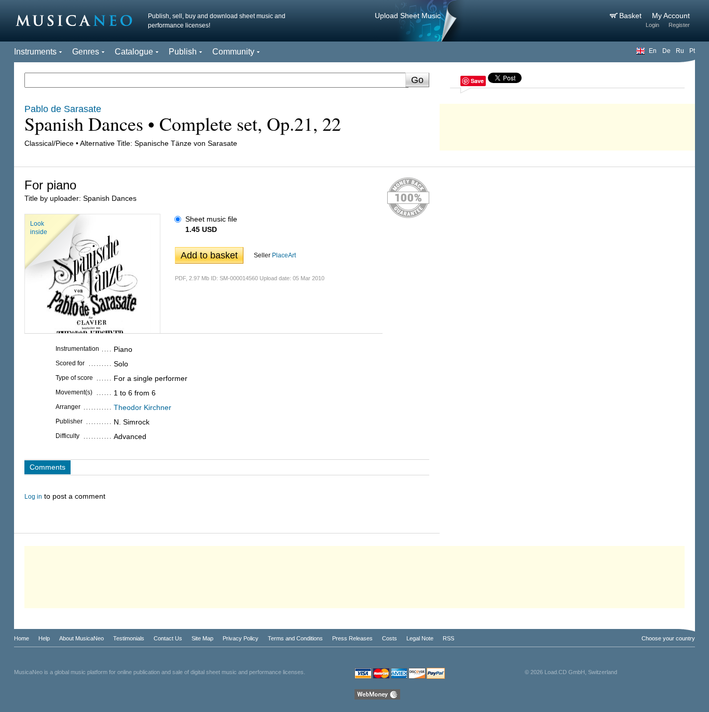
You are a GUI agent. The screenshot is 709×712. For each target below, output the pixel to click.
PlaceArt (284, 255)
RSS (448, 638)
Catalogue (134, 51)
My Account (671, 15)
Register (679, 25)
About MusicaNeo (81, 638)
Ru (680, 50)
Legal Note (419, 638)
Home (21, 638)
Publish (183, 51)
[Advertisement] (567, 124)
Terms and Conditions (295, 638)
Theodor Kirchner (142, 407)
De (666, 50)
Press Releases (352, 638)
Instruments (35, 51)
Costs (389, 638)
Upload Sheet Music (408, 15)
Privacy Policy (240, 638)
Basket (631, 15)
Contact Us (168, 638)
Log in (33, 496)
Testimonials (128, 638)
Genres (85, 51)
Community (233, 51)
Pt (692, 50)
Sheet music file (211, 219)
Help (44, 638)
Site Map (202, 638)
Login (652, 25)
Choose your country (668, 638)
